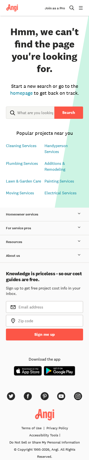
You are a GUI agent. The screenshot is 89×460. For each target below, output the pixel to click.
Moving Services (20, 192)
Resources (14, 242)
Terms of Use (31, 428)
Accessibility (43, 435)
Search (68, 112)
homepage (21, 93)
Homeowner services (22, 214)
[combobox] (30, 116)
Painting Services (59, 181)
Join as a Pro (55, 8)
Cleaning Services (21, 145)
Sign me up (44, 334)
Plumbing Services (22, 163)
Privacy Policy (57, 428)
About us (13, 255)
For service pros (18, 228)
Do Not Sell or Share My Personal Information (44, 442)
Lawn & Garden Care (23, 181)
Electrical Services (60, 192)
